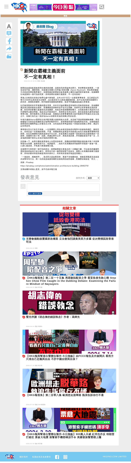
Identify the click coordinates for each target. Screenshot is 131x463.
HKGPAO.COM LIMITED (115, 456)
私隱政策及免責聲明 (41, 457)
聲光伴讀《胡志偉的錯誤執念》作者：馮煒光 (53, 316)
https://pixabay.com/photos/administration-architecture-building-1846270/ (54, 166)
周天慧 (40, 287)
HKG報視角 (42, 404)
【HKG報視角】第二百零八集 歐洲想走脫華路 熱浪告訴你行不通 (65, 395)
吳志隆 (43, 81)
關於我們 (24, 457)
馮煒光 (40, 326)
